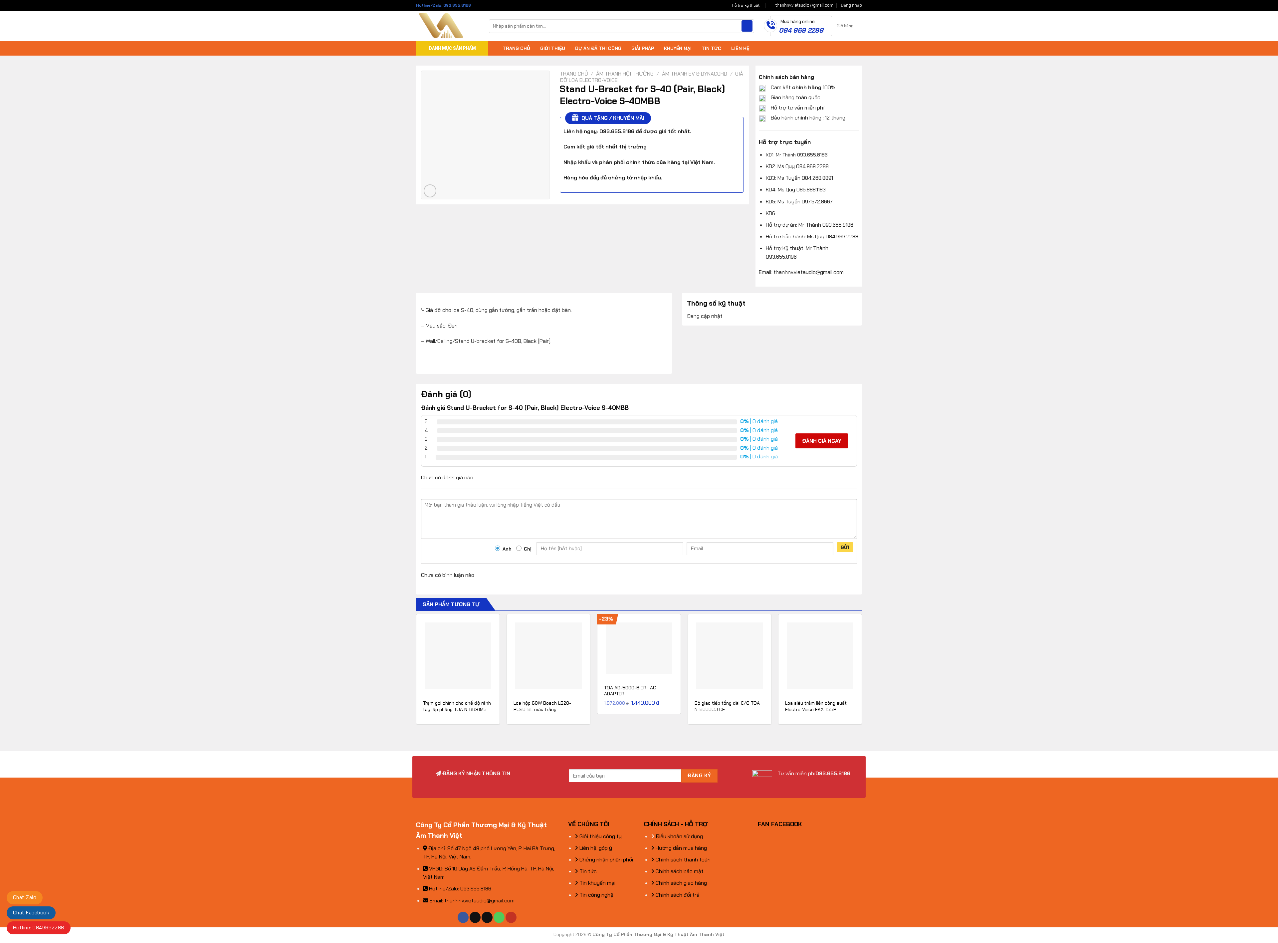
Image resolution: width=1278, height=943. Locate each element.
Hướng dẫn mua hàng (680, 847)
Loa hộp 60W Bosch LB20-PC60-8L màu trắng (542, 706)
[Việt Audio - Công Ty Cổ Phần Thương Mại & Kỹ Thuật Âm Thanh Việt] (447, 26)
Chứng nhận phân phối (605, 859)
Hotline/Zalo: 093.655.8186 (443, 5)
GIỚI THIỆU (552, 48)
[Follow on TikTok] (475, 917)
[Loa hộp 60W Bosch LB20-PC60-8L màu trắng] (548, 655)
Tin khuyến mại (596, 882)
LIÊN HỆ (740, 48)
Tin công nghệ (595, 894)
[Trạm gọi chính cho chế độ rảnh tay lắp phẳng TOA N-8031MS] (458, 655)
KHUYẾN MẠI (678, 48)
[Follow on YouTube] (511, 917)
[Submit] (747, 26)
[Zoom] (430, 190)
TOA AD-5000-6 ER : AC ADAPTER (630, 691)
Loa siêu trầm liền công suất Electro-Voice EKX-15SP (816, 706)
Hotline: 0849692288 (38, 927)
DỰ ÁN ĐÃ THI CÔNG (598, 48)
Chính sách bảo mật (679, 871)
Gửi (845, 547)
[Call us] (499, 917)
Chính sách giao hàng (680, 882)
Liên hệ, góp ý (595, 847)
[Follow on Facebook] (463, 917)
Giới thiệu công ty (600, 836)
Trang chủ (574, 73)
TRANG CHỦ (516, 48)
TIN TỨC (711, 48)
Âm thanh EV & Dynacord (694, 73)
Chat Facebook (31, 912)
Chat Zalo (24, 897)
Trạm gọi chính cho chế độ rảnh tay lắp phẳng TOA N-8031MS (457, 706)
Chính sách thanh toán (682, 859)
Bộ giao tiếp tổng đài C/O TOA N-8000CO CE (727, 706)
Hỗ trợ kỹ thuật (745, 5)
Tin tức (587, 871)
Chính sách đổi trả (677, 894)
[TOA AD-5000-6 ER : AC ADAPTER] (639, 648)
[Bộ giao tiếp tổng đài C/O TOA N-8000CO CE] (729, 655)
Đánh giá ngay (821, 440)
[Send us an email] (487, 917)
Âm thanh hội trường (625, 73)
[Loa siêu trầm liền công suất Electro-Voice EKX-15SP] (820, 655)
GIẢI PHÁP (642, 48)
